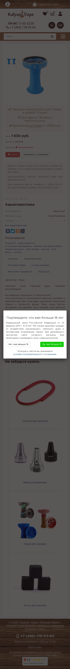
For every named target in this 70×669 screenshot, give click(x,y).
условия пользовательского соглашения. (35, 354)
